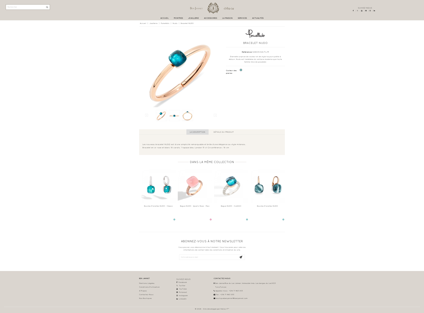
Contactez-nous (146, 294)
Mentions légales (146, 283)
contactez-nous (222, 278)
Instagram (371, 10)
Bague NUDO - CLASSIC (231, 206)
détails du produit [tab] (224, 132)
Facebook (354, 10)
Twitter (358, 10)
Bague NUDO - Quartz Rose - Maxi (195, 206)
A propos (143, 291)
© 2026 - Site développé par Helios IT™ (212, 309)
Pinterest (366, 10)
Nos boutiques (145, 298)
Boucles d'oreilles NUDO (267, 206)
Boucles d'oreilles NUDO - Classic (158, 206)
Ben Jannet (144, 278)
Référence (247, 52)
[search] (47, 7)
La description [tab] (197, 132)
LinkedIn (375, 10)
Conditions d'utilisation (149, 287)
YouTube (362, 10)
